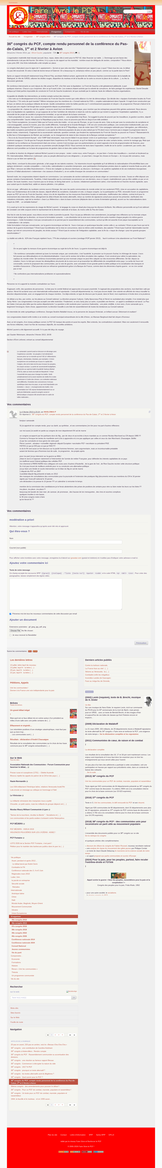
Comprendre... (71, 32)
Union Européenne (19, 913)
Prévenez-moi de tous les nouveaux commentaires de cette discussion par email (44, 614)
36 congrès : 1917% (21, 1067)
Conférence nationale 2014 (23, 939)
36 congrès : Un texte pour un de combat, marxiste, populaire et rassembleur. (39, 1094)
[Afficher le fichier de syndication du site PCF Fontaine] (23, 838)
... (11, 693)
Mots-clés (14, 1008)
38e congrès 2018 (19, 930)
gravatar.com (76, 558)
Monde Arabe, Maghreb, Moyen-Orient (27, 903)
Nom (11, 538)
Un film (88, 705)
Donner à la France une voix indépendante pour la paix (32, 690)
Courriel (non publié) (17, 548)
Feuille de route (17, 1022)
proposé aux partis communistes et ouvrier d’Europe (115, 856)
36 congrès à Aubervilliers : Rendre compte (28, 1051)
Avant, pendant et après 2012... (24, 861)
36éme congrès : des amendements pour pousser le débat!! (35, 1086)
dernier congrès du (98, 895)
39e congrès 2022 (19, 933)
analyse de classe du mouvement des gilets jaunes (110, 848)
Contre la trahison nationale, (96, 665)
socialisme (112, 893)
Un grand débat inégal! (20, 712)
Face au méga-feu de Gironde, (97, 681)
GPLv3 (111, 1135)
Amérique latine (18, 893)
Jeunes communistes (21, 949)
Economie (16, 959)
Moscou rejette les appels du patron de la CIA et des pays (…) (35, 776)
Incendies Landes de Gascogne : (98, 678)
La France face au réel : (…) (96, 668)
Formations (16, 962)
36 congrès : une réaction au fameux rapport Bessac (32, 1060)
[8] (70, 1034)
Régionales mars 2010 (21, 874)
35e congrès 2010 (19, 920)
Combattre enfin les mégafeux (97, 675)
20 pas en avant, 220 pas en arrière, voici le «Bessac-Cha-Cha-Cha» (39, 1045)
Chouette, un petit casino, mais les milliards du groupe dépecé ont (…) (38, 804)
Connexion (13, 3)
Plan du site (52, 1135)
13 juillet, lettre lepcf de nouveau (23, 665)
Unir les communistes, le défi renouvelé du (113, 803)
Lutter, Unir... (28, 32)
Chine (14, 897)
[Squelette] (87, 1152)
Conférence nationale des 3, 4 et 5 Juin (27, 870)
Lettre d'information (78, 1135)
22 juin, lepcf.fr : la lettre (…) (21, 673)
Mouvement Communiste (22, 907)
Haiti (13, 900)
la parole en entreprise (21, 880)
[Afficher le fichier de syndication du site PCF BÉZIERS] (24, 824)
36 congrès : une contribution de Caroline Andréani (31, 1048)
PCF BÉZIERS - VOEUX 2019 (22, 829)
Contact (63, 1135)
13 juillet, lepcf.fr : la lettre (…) (22, 668)
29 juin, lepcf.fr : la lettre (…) (21, 670)
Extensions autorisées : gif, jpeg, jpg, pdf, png (27, 627)
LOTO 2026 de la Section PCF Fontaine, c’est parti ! (31, 843)
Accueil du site (14, 37)
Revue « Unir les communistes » (25, 969)
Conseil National (19, 946)
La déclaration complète (94, 750)
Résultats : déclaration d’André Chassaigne (29, 739)
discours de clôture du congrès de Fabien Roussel (107, 846)
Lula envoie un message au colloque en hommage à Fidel (33, 790)
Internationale (42, 32)
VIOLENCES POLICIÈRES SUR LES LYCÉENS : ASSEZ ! (33, 832)
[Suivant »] (74, 1034)
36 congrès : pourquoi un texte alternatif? (28, 1070)
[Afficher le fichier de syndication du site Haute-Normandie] (27, 781)
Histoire (15, 966)
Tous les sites (14, 760)
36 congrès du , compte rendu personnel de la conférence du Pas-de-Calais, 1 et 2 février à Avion (74, 414)
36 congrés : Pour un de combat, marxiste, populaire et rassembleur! (41, 1089)
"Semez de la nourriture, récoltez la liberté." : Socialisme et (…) (35, 815)
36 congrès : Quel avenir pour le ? (27, 1077)
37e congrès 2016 (19, 926)
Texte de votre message (19, 570)
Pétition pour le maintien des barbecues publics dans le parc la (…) (37, 846)
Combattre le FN (18, 867)
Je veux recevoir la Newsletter (24, 635)
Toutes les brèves (16, 705)
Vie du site (84, 32)
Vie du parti (17, 953)
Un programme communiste (23, 976)
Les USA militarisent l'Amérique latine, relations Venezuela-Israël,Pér (37, 787)
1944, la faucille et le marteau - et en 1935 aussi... (31, 1099)
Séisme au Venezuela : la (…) (97, 672)
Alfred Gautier (36, 53)
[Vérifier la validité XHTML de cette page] (63, 1152)
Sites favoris (15, 1013)
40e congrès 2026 (19, 936)
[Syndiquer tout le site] (75, 1152)
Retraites (16, 887)
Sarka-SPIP (100, 1135)
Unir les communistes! (19, 688)
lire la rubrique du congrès (95, 836)
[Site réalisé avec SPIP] (98, 1152)
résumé (141, 803)
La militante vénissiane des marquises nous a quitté (31, 801)
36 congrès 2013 (43, 37)
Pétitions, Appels (19, 682)
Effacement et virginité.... (21, 725)
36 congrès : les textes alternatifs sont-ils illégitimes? (32, 1073)
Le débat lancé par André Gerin (25, 864)
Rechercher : (128, 8)
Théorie (15, 972)
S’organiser (56, 32)
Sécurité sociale (18, 884)
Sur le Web (15, 1017)
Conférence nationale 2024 (23, 943)
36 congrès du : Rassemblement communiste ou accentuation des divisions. (40, 1055)
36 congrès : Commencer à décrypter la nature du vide (33, 1063)
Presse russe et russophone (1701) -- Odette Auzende (32, 773)
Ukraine (15, 910)
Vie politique (14, 32)
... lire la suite (90, 772)
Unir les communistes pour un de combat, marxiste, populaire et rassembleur (118, 781)
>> (150, 11)
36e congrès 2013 (19, 923)
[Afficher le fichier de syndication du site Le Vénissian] (23, 795)
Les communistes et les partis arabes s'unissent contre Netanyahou (37, 818)
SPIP (91, 1135)
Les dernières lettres (21, 660)
